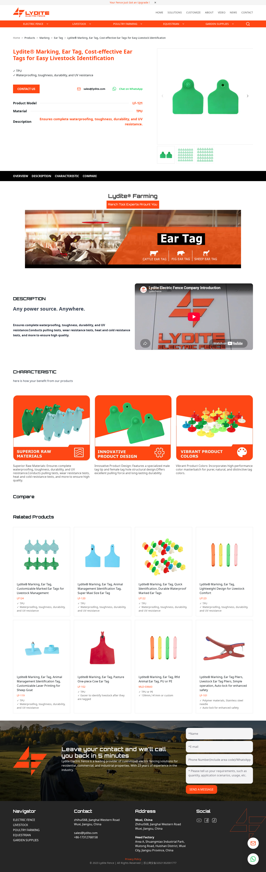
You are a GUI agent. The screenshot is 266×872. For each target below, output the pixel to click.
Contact (247, 12)
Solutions (175, 12)
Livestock (20, 825)
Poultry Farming (26, 830)
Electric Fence (24, 820)
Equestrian (22, 835)
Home (159, 12)
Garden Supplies (26, 840)
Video (221, 12)
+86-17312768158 (86, 837)
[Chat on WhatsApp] (253, 859)
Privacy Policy (133, 859)
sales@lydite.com (94, 89)
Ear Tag (58, 37)
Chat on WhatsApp (131, 89)
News (233, 12)
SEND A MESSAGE (201, 789)
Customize (193, 12)
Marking (44, 37)
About (209, 12)
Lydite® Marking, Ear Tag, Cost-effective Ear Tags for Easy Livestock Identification (116, 37)
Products (29, 37)
